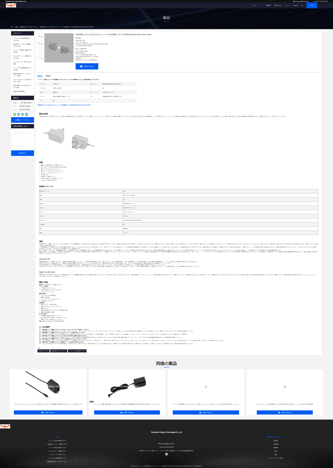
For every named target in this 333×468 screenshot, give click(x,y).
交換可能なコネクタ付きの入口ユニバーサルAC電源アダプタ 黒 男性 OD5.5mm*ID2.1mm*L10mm (284, 404)
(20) (22, 45)
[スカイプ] (18, 114)
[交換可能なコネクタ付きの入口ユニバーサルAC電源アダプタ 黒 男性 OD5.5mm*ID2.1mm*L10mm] (59, 47)
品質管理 (275, 447)
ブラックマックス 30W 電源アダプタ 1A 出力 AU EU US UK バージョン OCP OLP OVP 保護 (206, 404)
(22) (22, 39)
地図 (276, 454)
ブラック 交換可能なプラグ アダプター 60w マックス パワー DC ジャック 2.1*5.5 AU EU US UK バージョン (127, 404)
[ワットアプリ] (22, 114)
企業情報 (268, 5)
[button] (13, 390)
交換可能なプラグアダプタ (58, 351)
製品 (261, 5)
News (275, 451)
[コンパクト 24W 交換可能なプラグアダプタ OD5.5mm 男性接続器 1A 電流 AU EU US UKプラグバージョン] (48, 386)
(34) (22, 69)
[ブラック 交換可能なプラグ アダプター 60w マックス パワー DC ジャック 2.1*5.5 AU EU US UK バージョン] (127, 386)
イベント (287, 5)
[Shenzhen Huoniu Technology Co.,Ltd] (11, 5)
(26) (22, 75)
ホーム (254, 5)
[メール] (26, 114)
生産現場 (275, 444)
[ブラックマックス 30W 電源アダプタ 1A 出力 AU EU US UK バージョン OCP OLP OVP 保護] (206, 386)
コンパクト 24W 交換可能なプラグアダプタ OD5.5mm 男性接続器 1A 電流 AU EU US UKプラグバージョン (48, 404)
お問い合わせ (277, 5)
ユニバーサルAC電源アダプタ (77, 351)
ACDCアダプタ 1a (43, 351)
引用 (312, 5)
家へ (12, 27)
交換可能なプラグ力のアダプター (29, 27)
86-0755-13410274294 (320, 1)
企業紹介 (275, 440)
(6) (19, 91)
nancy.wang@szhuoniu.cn (302, 1)
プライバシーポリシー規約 (275, 458)
